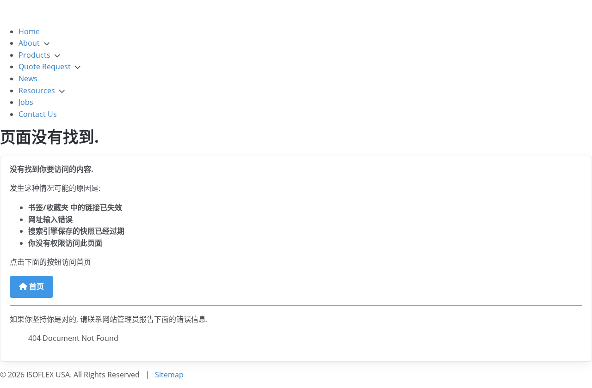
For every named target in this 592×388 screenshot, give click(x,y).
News (27, 78)
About (29, 43)
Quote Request (44, 66)
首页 (35, 286)
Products (34, 55)
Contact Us (37, 114)
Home (29, 31)
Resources (36, 90)
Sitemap (169, 375)
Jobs (25, 102)
